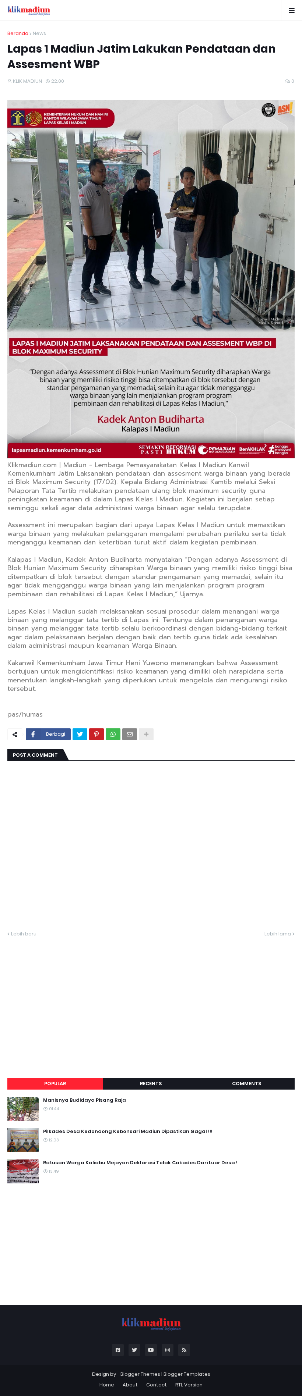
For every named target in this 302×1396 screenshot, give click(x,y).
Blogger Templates (187, 1374)
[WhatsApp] (113, 734)
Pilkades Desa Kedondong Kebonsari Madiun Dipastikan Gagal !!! (128, 1131)
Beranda (17, 33)
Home (106, 1384)
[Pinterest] (96, 734)
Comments (246, 1083)
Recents (151, 1083)
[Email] (129, 734)
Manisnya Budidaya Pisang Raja (84, 1100)
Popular (55, 1083)
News (39, 33)
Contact (156, 1384)
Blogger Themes (140, 1374)
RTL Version (189, 1384)
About (130, 1384)
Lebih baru (23, 933)
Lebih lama (277, 933)
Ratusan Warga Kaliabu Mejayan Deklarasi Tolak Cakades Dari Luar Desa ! (140, 1162)
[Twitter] (80, 734)
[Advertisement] (151, 998)
